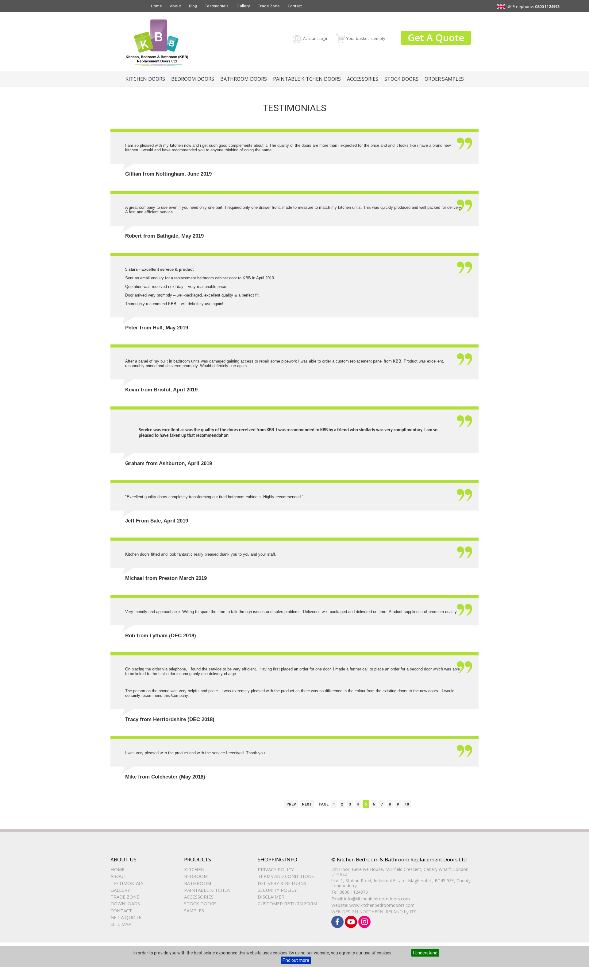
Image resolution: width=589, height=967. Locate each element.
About (175, 6)
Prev (291, 804)
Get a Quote (125, 917)
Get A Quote (436, 37)
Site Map (120, 924)
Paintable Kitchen (207, 890)
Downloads (125, 903)
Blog (193, 6)
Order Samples (444, 79)
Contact (295, 6)
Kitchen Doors (145, 79)
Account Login (316, 38)
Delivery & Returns (282, 883)
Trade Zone (269, 6)
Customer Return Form (287, 903)
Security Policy (277, 890)
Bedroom (196, 876)
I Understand (425, 952)
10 (407, 804)
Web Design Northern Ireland (367, 912)
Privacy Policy (276, 869)
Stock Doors (401, 79)
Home (156, 6)
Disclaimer (271, 897)
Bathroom (197, 883)
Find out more (296, 960)
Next (307, 804)
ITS (413, 912)
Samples (194, 910)
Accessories (362, 79)
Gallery (243, 6)
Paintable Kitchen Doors (307, 79)
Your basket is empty (365, 38)
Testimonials (217, 6)
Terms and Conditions (286, 876)
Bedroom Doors (192, 79)
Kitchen (194, 869)
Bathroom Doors (243, 79)
